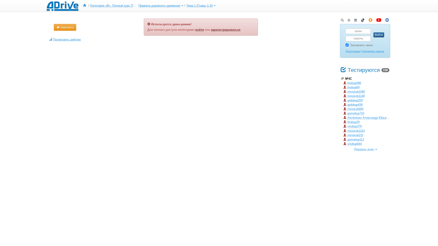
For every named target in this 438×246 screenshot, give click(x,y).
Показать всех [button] (364, 149)
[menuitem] (85, 5)
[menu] (149, 5)
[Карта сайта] (349, 19)
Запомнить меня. (362, 45)
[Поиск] (342, 19)
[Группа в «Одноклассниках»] (370, 19)
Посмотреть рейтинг (67, 39)
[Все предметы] (85, 5)
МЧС (348, 78)
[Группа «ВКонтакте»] (387, 19)
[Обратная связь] (355, 19)
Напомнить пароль (373, 51)
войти (199, 29)
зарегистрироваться (225, 29)
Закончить (67, 27)
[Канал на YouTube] (379, 19)
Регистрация (353, 51)
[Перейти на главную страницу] (62, 5)
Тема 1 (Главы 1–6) (199, 5)
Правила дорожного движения (159, 5)
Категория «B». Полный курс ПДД (113, 5)
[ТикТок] (362, 19)
